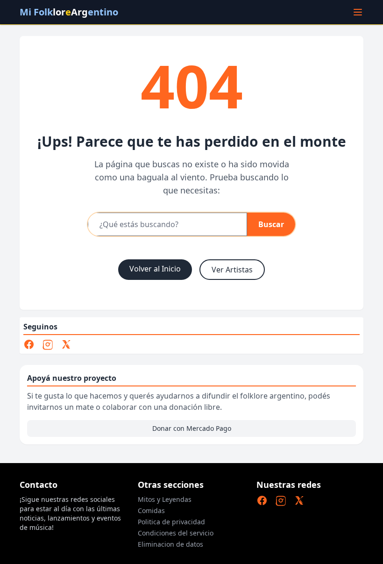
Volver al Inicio (155, 269)
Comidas (151, 510)
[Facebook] (29, 344)
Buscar (271, 224)
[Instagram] (47, 344)
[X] (66, 344)
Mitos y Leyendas (165, 499)
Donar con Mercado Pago (191, 428)
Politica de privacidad (171, 521)
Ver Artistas (232, 269)
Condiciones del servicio (175, 532)
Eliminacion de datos (170, 544)
